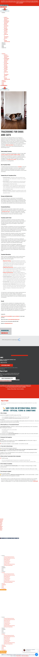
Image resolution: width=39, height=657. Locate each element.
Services (3, 12)
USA (1, 597)
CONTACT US (12, 359)
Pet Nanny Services (7, 561)
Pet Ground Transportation (8, 565)
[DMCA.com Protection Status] (4, 397)
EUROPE (2, 595)
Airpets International (9, 145)
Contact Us (4, 47)
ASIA (1, 599)
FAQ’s (3, 45)
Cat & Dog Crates (6, 562)
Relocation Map (4, 85)
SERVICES (7, 359)
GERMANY (2, 592)
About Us (3, 42)
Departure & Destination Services (9, 564)
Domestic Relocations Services (6, 18)
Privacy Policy (18, 655)
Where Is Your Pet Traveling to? (5, 591)
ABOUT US (2, 359)
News (3, 46)
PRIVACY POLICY (3, 360)
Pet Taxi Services (7, 560)
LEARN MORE (35, 481)
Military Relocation (7, 559)
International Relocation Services (6, 22)
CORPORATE (4, 44)
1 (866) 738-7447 (3, 362)
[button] (4, 49)
